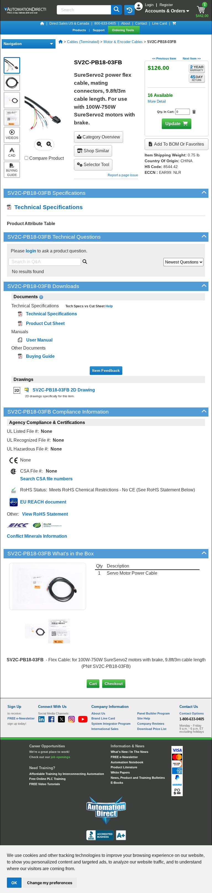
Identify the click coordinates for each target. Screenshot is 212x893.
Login (150, 5)
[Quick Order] (174, 23)
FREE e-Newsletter (124, 757)
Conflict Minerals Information (37, 536)
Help (109, 306)
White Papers (120, 772)
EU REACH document (43, 502)
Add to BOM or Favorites (178, 144)
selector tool (96, 164)
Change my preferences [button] (49, 882)
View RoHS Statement (45, 514)
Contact (141, 23)
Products (80, 30)
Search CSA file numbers (46, 478)
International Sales (104, 729)
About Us (98, 713)
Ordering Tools (123, 30)
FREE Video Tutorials (44, 784)
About (125, 23)
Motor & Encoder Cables (123, 42)
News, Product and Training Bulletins (138, 777)
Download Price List (151, 729)
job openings (60, 757)
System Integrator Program (111, 723)
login (31, 251)
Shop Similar (96, 150)
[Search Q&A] (85, 260)
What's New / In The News (129, 751)
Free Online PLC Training (47, 778)
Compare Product (46, 158)
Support (99, 30)
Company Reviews (150, 723)
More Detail (157, 101)
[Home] (42, 23)
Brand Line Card (103, 718)
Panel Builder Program (153, 713)
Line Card (159, 23)
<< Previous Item (164, 58)
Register (166, 5)
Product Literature (124, 767)
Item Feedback (106, 370)
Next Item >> (192, 58)
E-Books (117, 782)
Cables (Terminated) (83, 42)
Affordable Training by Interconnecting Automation (66, 773)
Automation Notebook (127, 762)
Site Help (143, 718)
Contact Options (191, 713)
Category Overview (100, 137)
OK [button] (14, 882)
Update (173, 123)
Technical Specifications (47, 207)
